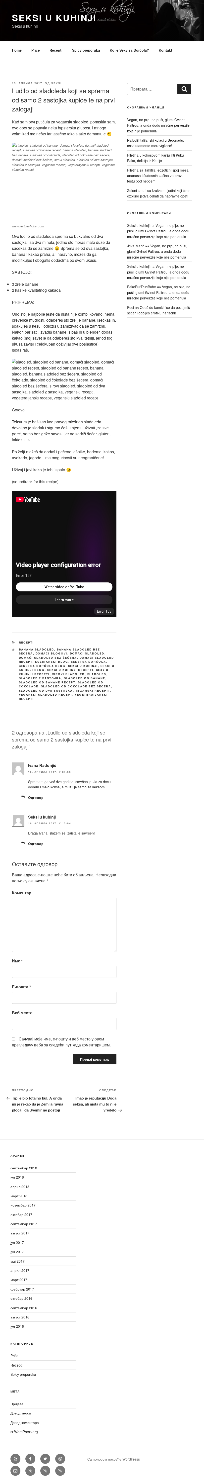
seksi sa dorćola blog (42, 666)
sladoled (96, 674)
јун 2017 (17, 1251)
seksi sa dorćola (88, 661)
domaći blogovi (51, 653)
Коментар (21, 893)
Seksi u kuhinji (54, 17)
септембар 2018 (23, 1167)
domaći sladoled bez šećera (48, 657)
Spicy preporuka (86, 50)
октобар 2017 (21, 1214)
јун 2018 (17, 1177)
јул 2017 (17, 1242)
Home (17, 50)
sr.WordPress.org (24, 1431)
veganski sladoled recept (45, 694)
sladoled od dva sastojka (46, 690)
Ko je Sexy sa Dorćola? (129, 50)
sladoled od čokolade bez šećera (76, 686)
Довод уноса (20, 1412)
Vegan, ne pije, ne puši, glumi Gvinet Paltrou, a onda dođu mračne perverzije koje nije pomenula (158, 125)
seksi (56, 83)
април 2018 (19, 1186)
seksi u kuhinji (83, 666)
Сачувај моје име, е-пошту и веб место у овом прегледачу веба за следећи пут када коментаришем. (61, 1042)
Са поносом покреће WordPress (113, 1459)
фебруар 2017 (22, 1289)
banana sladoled (36, 649)
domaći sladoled (87, 653)
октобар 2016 (21, 1298)
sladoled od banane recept (47, 682)
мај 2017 (17, 1261)
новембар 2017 (23, 1205)
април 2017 (19, 1270)
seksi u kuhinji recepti (70, 670)
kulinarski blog (51, 661)
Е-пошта (21, 987)
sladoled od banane (84, 678)
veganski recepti (92, 690)
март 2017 (18, 1279)
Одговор (36, 797)
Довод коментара (24, 1422)
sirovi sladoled (68, 674)
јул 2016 (17, 1326)
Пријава (16, 1403)
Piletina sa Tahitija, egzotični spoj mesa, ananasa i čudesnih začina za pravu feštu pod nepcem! (158, 176)
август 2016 (19, 1316)
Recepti (56, 50)
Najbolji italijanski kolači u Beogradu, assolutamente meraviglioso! (155, 143)
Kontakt (165, 50)
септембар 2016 (23, 1307)
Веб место (22, 1013)
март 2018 (18, 1195)
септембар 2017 (23, 1223)
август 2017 (19, 1232)
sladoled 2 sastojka (40, 678)
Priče (35, 50)
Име (17, 961)
